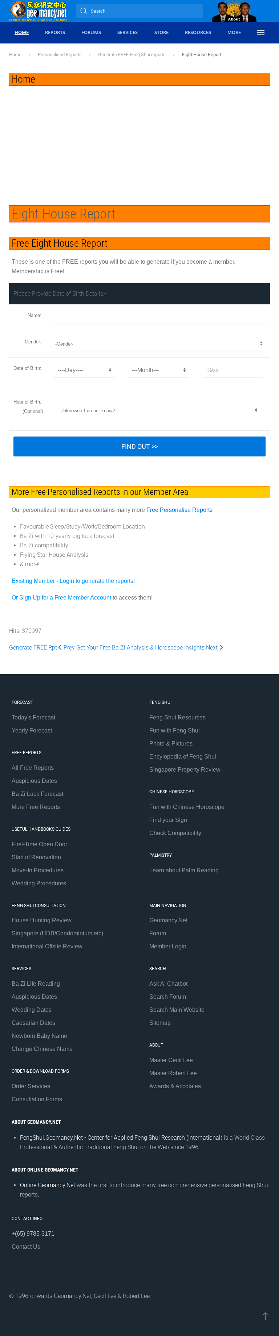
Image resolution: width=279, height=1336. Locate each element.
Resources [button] (198, 32)
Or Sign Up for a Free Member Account (61, 597)
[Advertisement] (139, 140)
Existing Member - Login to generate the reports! (73, 581)
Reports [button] (55, 32)
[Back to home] (38, 11)
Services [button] (127, 32)
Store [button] (161, 32)
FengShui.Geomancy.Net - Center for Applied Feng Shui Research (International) (121, 1137)
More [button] (234, 32)
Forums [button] (91, 32)
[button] (261, 32)
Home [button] (22, 32)
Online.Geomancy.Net (47, 1185)
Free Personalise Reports (179, 510)
